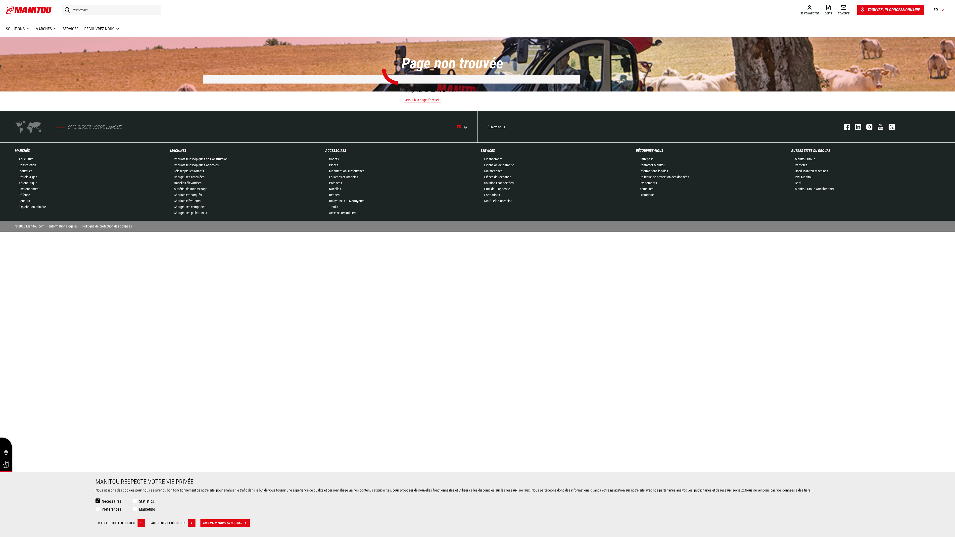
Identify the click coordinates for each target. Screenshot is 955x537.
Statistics (146, 501)
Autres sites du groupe (810, 150)
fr (459, 127)
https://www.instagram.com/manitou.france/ (866, 127)
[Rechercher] (66, 10)
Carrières (801, 165)
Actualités (646, 189)
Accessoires (335, 150)
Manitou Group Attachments (814, 189)
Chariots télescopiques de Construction (201, 159)
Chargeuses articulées (189, 177)
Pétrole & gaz (28, 177)
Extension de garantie (499, 165)
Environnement (29, 189)
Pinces (333, 165)
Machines (178, 150)
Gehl (798, 183)
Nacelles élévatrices (187, 183)
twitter (889, 127)
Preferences (111, 509)
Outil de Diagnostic (497, 189)
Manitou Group (805, 159)
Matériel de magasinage (190, 189)
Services (487, 150)
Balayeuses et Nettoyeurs (346, 201)
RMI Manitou (803, 177)
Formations (492, 195)
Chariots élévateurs (187, 201)
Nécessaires (111, 501)
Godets (334, 159)
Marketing (147, 509)
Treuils (333, 207)
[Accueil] (29, 10)
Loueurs (24, 201)
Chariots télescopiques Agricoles (196, 165)
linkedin (855, 127)
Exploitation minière (32, 207)
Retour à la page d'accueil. (422, 100)
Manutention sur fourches (346, 171)
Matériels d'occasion (498, 201)
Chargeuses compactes (190, 207)
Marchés (22, 150)
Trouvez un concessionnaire (893, 9)
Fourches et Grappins (343, 177)
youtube (878, 127)
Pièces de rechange (497, 177)
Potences (335, 183)
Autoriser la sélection (168, 523)
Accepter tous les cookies (222, 523)
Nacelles (335, 189)
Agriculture (26, 159)
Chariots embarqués (188, 195)
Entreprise (647, 159)
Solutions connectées (499, 183)
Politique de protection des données (664, 177)
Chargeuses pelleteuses (190, 213)
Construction (27, 165)
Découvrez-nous (649, 150)
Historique (647, 195)
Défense (24, 195)
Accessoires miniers (342, 213)
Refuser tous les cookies (116, 523)
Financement (493, 159)
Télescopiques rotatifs (189, 171)
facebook (844, 127)
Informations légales (654, 171)
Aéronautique (28, 183)
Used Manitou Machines (811, 171)
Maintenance (493, 171)
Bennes (334, 195)
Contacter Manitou (652, 165)
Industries (25, 171)
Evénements (648, 183)
